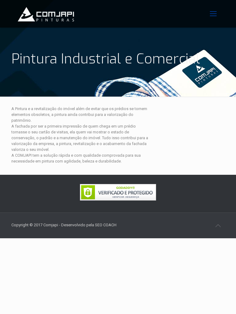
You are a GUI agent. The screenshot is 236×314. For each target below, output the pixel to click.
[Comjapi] (46, 14)
